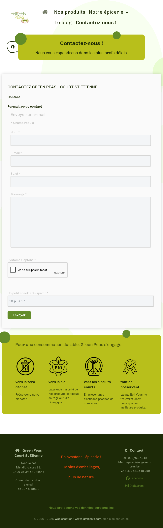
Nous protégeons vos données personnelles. (81, 508)
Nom (15, 132)
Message (18, 194)
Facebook (136, 478)
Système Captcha (22, 260)
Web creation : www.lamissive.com (78, 519)
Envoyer (19, 315)
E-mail (16, 153)
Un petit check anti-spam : (28, 293)
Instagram (136, 486)
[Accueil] (46, 12)
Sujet (15, 173)
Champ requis (22, 123)
